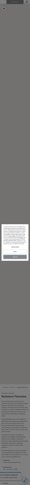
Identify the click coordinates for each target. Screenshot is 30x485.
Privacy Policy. (12, 236)
